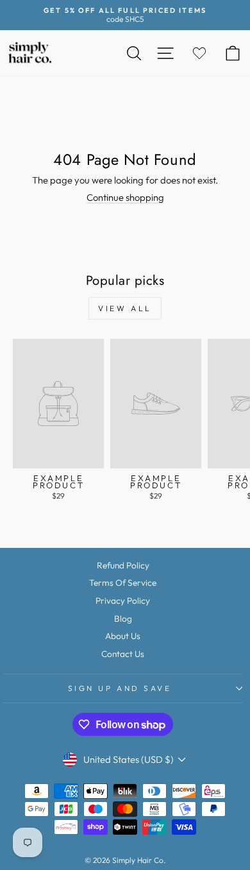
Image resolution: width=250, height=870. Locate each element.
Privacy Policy (123, 600)
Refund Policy (123, 565)
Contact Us (122, 654)
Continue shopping (125, 197)
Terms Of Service (122, 582)
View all (125, 308)
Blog (123, 618)
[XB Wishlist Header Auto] (199, 53)
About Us (122, 636)
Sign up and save (120, 688)
